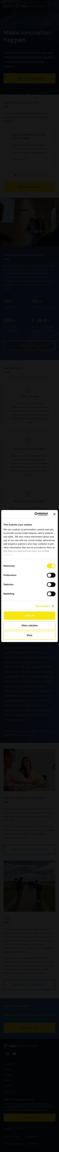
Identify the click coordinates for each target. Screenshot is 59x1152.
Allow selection (29, 625)
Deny (29, 635)
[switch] (51, 575)
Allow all (29, 615)
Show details (43, 606)
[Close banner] (54, 514)
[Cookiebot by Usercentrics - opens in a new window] (36, 514)
